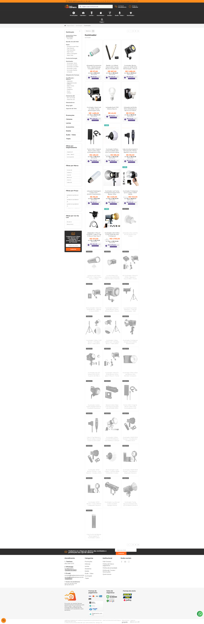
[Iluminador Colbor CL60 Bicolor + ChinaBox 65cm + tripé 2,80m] (94, 330)
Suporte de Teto (71, 108)
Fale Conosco (107, 561)
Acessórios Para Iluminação (71, 36)
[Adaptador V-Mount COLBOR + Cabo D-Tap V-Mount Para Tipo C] (94, 228)
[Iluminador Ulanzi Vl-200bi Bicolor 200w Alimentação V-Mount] (112, 298)
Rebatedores (70, 102)
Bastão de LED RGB (72, 41)
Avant (69, 175)
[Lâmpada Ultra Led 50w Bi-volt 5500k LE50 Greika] (130, 228)
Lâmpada (69, 72)
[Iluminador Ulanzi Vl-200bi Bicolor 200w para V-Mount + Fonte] (112, 363)
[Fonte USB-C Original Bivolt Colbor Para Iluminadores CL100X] (94, 144)
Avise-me (130, 246)
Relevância (88, 31)
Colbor (69, 182)
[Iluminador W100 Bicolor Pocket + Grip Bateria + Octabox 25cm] (94, 460)
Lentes (87, 566)
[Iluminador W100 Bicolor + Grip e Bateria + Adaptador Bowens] (94, 492)
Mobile (87, 571)
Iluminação (79, 25)
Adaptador (70, 81)
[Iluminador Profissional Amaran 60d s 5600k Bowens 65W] (130, 330)
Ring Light (69, 105)
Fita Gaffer (70, 38)
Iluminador (69, 61)
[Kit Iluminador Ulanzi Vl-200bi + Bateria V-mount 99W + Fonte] (130, 266)
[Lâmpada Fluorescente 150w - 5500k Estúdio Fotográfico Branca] (94, 60)
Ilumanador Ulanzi (72, 63)
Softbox (69, 93)
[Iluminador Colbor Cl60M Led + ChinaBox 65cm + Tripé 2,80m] (112, 330)
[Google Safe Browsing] (110, 601)
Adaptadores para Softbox (72, 83)
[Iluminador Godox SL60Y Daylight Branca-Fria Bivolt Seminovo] (94, 395)
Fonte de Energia (71, 58)
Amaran (69, 170)
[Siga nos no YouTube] (125, 562)
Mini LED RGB (71, 97)
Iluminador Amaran (72, 65)
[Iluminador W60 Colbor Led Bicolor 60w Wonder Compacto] (130, 363)
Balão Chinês (70, 86)
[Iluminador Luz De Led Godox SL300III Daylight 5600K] (112, 492)
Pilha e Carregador (72, 53)
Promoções (88, 561)
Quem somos (107, 574)
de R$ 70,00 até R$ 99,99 (73, 205)
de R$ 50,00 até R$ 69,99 (72, 200)
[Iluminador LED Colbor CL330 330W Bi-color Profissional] (112, 228)
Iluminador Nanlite (72, 70)
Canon (69, 180)
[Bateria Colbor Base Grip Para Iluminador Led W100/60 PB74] (112, 395)
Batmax (69, 177)
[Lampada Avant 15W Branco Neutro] (112, 102)
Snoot (68, 91)
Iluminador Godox (72, 68)
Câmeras (87, 564)
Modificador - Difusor (70, 78)
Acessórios (70, 152)
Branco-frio (70, 224)
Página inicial (70, 25)
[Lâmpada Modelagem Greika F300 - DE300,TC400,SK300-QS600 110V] (94, 185)
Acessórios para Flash (73, 46)
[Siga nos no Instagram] (129, 562)
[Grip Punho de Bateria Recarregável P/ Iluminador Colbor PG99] (94, 524)
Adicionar (96, 67)
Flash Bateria (70, 48)
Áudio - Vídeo (70, 154)
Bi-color (69, 221)
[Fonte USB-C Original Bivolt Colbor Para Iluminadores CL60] (130, 395)
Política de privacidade (110, 568)
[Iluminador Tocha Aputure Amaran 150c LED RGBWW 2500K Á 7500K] (130, 492)
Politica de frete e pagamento (108, 564)
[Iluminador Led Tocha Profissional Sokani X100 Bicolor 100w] (112, 185)
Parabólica (70, 89)
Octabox (69, 87)
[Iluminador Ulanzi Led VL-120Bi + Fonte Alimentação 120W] (94, 102)
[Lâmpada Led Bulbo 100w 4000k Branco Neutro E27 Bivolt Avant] (130, 102)
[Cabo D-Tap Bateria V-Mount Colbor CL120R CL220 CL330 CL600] (94, 427)
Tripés (87, 578)
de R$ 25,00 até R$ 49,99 (72, 196)
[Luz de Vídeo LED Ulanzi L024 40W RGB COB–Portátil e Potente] (112, 266)
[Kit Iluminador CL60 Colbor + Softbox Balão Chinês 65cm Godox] (112, 460)
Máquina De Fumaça (72, 75)
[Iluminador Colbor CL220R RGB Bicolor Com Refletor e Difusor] (112, 427)
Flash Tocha (70, 51)
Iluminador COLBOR (72, 66)
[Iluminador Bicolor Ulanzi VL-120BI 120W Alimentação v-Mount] (130, 60)
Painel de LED (70, 96)
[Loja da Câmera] (70, 6)
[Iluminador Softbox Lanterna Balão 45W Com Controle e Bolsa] (112, 144)
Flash (67, 44)
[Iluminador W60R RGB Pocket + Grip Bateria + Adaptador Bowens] (130, 460)
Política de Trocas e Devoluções (109, 571)
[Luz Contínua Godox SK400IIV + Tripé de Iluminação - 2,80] (130, 298)
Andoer (69, 172)
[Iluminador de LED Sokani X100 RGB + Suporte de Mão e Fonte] (94, 363)
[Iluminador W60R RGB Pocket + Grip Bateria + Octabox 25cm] (130, 427)
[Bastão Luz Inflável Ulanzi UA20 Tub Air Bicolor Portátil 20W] (112, 60)
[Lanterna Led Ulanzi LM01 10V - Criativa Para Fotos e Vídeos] (94, 266)
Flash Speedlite (71, 50)
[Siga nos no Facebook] (121, 562)
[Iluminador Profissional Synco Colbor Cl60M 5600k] (130, 185)
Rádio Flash (70, 55)
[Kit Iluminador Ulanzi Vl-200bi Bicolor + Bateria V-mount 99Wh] (94, 298)
